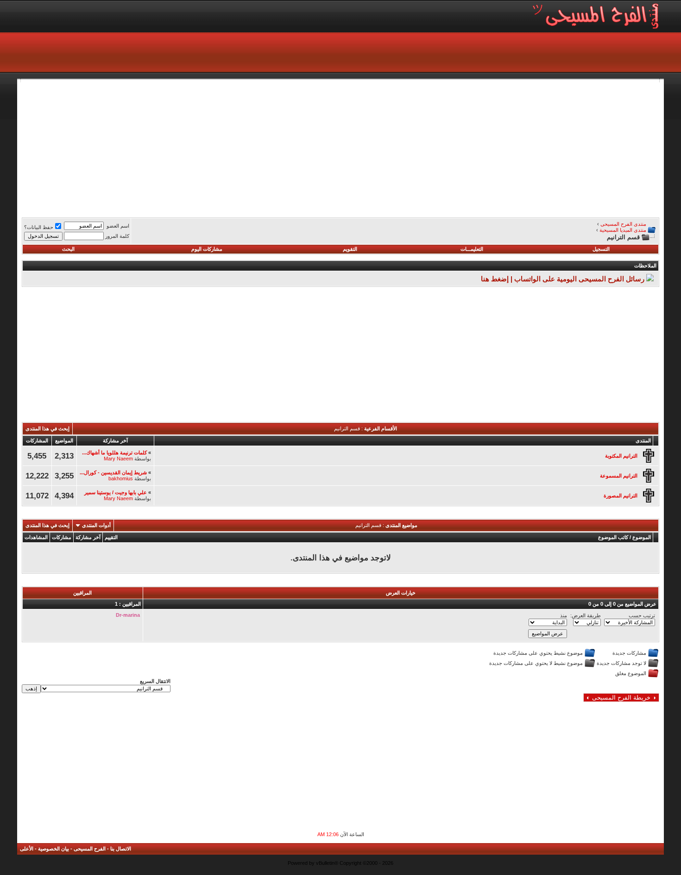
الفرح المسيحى (90, 848)
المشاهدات (36, 537)
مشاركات (61, 537)
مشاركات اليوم (206, 249)
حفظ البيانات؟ (38, 227)
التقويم (350, 249)
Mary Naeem (118, 458)
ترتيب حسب (642, 615)
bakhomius (120, 478)
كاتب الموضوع (613, 537)
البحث (68, 249)
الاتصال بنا (120, 848)
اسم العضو (118, 226)
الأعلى (26, 848)
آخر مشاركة (88, 537)
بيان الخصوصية (53, 848)
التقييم (111, 537)
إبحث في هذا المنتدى (47, 428)
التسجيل (601, 249)
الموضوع (641, 537)
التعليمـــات (471, 249)
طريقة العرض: (585, 615)
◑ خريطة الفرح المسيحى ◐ (621, 697)
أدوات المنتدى (96, 525)
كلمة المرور (117, 236)
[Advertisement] (381, 147)
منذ (563, 615)
